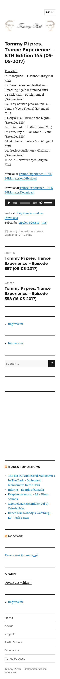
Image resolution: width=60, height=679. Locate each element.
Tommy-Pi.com (13, 669)
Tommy (13, 231)
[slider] (48, 202)
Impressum (15, 324)
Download (11, 217)
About (9, 626)
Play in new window (30, 213)
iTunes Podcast (15, 658)
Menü (50, 12)
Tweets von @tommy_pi (21, 555)
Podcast (15, 536)
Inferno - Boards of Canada (26, 489)
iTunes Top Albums (24, 467)
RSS (44, 222)
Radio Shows (13, 642)
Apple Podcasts (29, 222)
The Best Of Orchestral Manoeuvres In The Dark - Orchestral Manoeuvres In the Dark (31, 480)
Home (9, 617)
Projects (10, 634)
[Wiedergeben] (9, 202)
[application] (30, 202)
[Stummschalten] (41, 202)
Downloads (12, 650)
